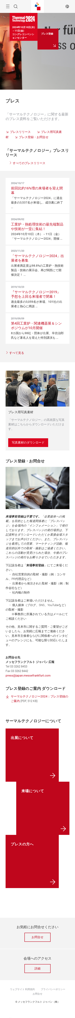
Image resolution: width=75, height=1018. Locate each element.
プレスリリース (20, 132)
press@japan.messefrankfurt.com (28, 675)
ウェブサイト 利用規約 (22, 989)
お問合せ (37, 937)
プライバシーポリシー (53, 989)
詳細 (37, 968)
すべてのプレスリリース (28, 163)
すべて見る (16, 353)
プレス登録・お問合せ (33, 137)
